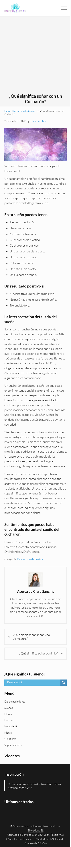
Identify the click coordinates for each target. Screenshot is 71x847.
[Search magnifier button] (63, 682)
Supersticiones (12, 745)
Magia (8, 732)
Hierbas (8, 720)
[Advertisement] (35, 56)
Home (7, 110)
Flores (8, 714)
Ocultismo (10, 739)
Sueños (8, 707)
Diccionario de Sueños (23, 110)
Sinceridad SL (36, 830)
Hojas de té (10, 726)
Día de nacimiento (14, 701)
